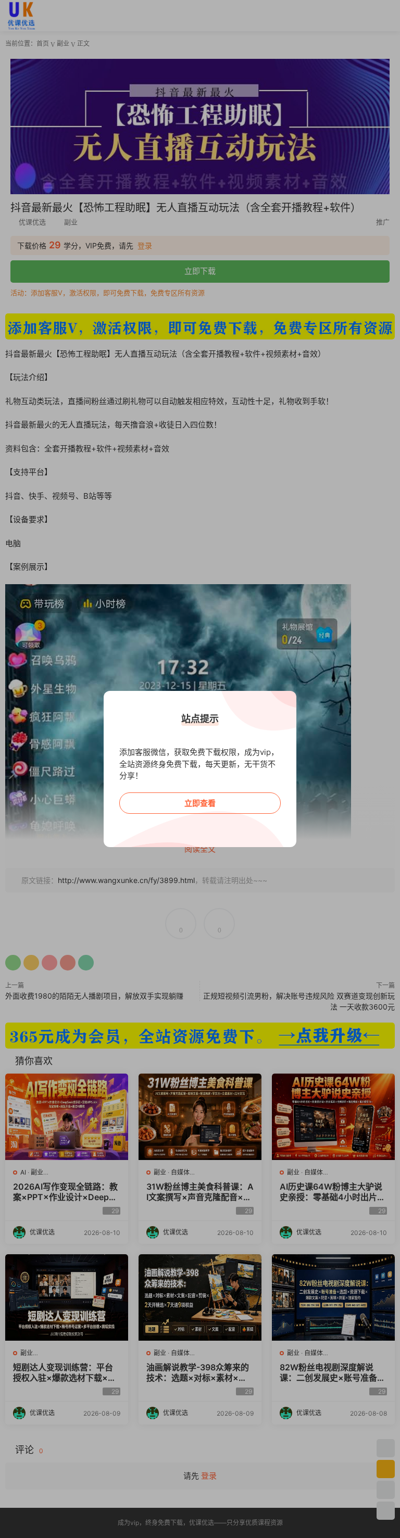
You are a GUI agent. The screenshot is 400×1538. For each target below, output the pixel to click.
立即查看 (200, 803)
